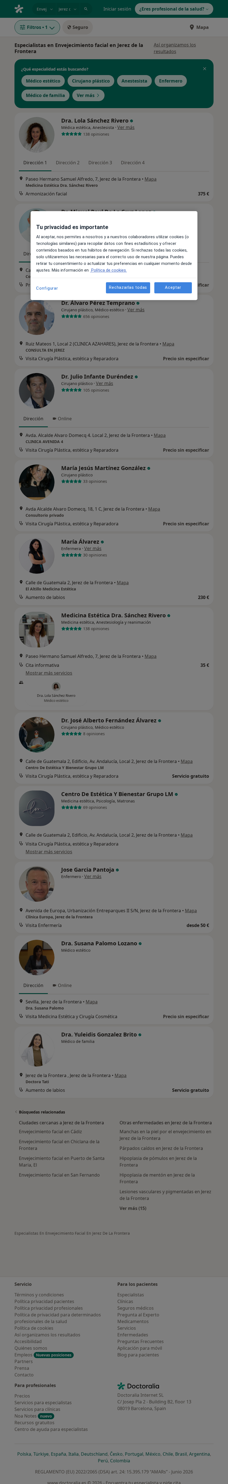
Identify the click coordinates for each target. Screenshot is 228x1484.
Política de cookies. (108, 270)
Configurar (47, 288)
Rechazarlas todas (128, 287)
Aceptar (173, 287)
